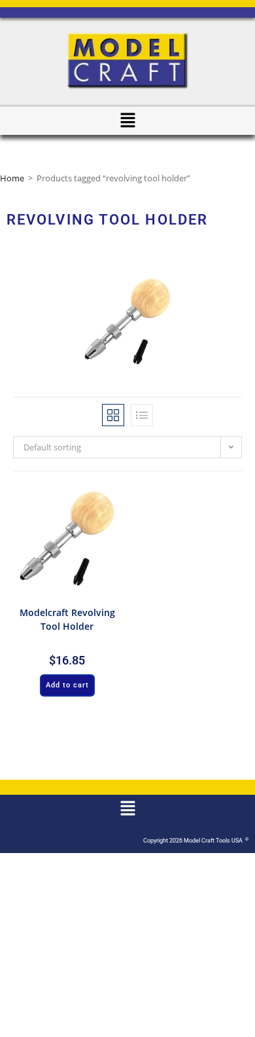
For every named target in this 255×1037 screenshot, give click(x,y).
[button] (127, 120)
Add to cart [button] (67, 685)
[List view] (142, 415)
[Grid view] (113, 415)
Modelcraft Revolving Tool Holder (67, 619)
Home (12, 178)
